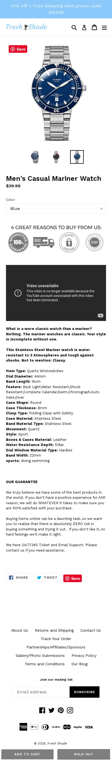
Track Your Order (56, 639)
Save (75, 578)
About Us (19, 630)
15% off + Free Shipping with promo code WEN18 (56, 9)
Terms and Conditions (45, 664)
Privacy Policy (84, 655)
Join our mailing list (56, 679)
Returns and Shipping (54, 630)
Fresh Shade (57, 743)
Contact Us (90, 630)
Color (10, 200)
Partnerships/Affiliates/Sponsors (56, 647)
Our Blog (79, 664)
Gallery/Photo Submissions (40, 655)
